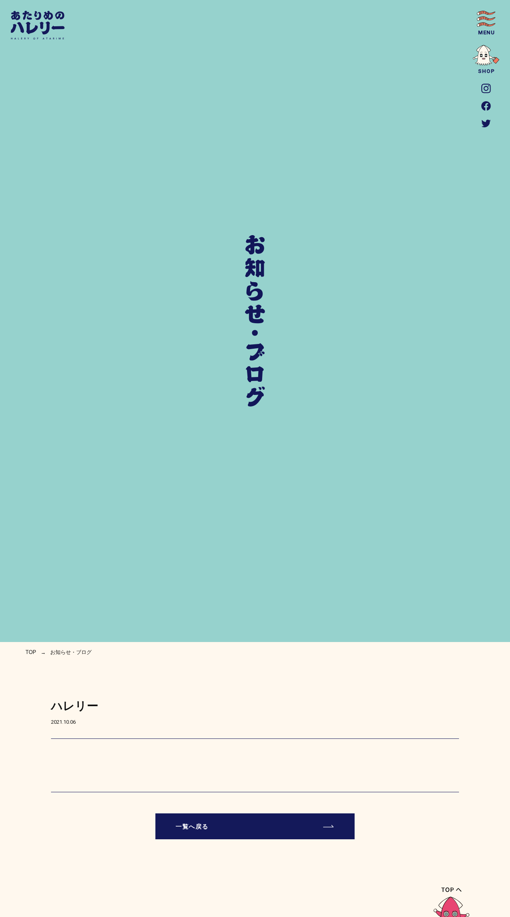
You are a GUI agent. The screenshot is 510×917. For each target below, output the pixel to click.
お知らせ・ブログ (71, 652)
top (31, 652)
